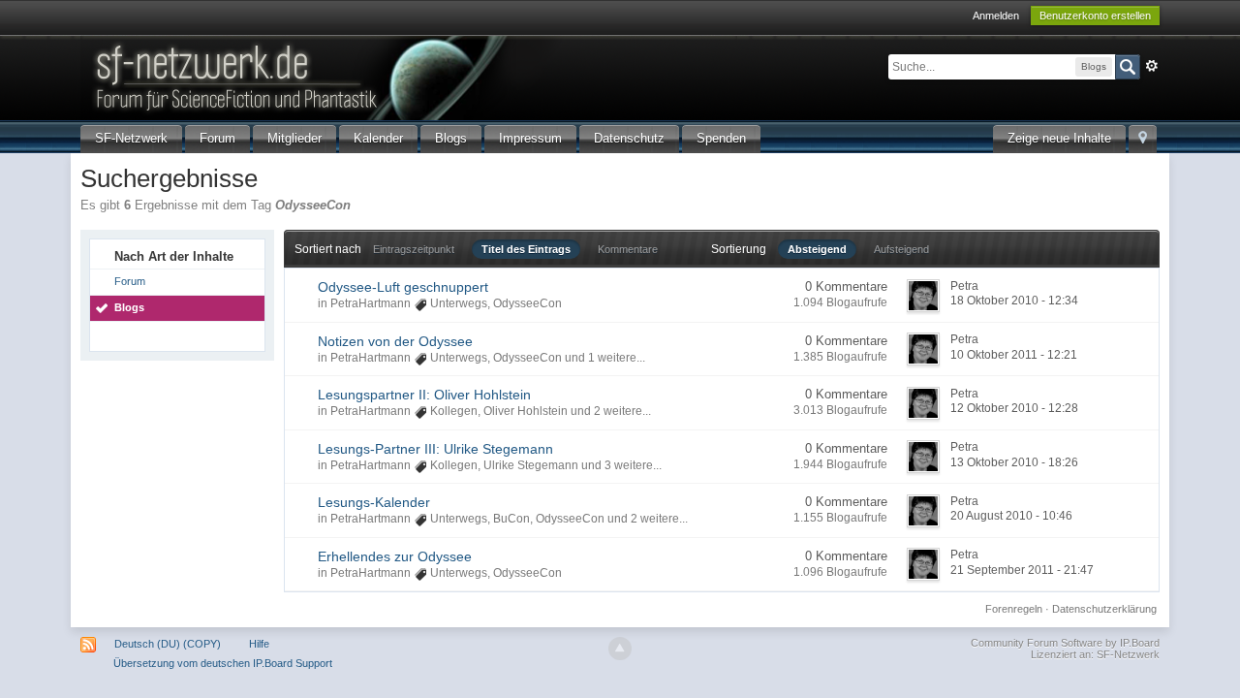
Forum (217, 138)
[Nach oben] (620, 648)
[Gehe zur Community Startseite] (408, 76)
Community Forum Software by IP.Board (1065, 643)
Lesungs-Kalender (374, 502)
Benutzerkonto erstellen (1095, 15)
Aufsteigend (901, 249)
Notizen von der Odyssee (395, 341)
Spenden (721, 138)
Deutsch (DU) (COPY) (167, 644)
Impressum (530, 138)
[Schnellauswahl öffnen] (1143, 139)
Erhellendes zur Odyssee (395, 556)
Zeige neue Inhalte (1059, 138)
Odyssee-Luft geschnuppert (403, 287)
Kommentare (628, 249)
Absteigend (817, 249)
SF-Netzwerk (131, 138)
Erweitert (1152, 66)
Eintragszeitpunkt (413, 249)
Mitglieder (294, 138)
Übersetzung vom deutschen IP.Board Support (222, 663)
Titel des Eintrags (526, 249)
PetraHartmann (370, 303)
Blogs (451, 138)
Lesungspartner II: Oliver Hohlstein (424, 394)
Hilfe (259, 644)
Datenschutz (629, 138)
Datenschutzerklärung (1104, 609)
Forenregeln (1013, 609)
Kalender (378, 138)
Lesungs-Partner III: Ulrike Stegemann (435, 449)
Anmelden (996, 15)
